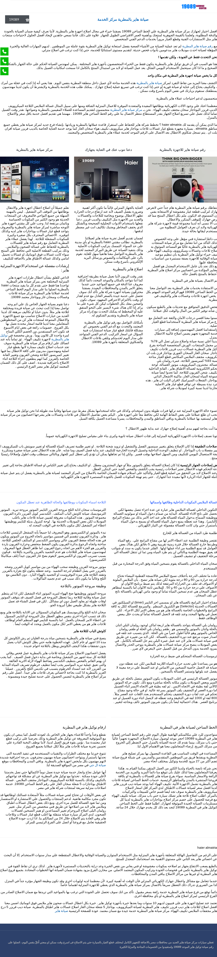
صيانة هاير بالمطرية (149, 83)
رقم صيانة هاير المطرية (197, 46)
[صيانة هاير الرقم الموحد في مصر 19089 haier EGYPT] (194, 6)
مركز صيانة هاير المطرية (126, 110)
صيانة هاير (62, 911)
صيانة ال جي (97, 765)
